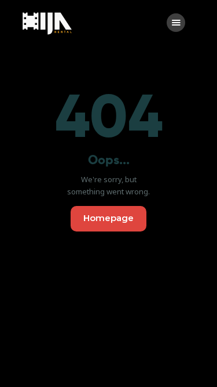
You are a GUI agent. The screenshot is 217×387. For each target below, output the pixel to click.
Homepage (108, 217)
